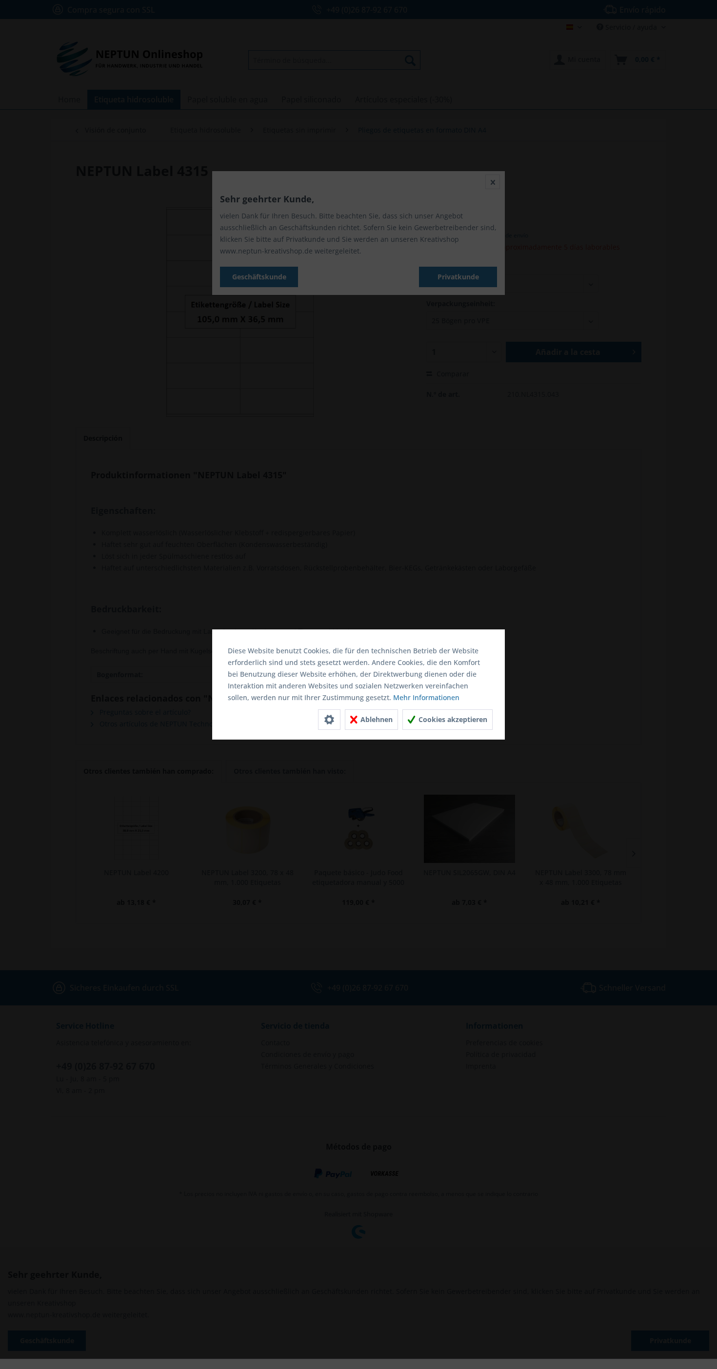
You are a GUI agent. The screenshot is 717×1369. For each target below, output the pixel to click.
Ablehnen (375, 719)
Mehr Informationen (426, 697)
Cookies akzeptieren (452, 719)
